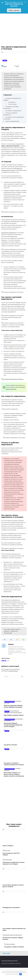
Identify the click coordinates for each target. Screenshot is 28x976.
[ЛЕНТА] (14, 742)
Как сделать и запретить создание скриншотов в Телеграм (14, 763)
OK (20, 974)
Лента (4, 60)
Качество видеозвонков (12, 121)
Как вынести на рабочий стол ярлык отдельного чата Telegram (13, 863)
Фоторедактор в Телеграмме (11, 907)
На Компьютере (12, 104)
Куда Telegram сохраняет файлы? (14, 715)
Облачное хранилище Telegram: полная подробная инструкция (13, 706)
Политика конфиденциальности (9, 960)
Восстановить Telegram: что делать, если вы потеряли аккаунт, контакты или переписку (14, 774)
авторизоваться (13, 671)
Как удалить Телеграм (10, 744)
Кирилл (11, 644)
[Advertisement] (14, 30)
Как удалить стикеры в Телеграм (14, 946)
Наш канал (14, 10)
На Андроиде (11, 102)
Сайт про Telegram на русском (14, 5)
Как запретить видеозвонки (13, 110)
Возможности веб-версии (8, 232)
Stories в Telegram (8, 845)
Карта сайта (6, 953)
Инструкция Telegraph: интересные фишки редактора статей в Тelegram (13, 725)
